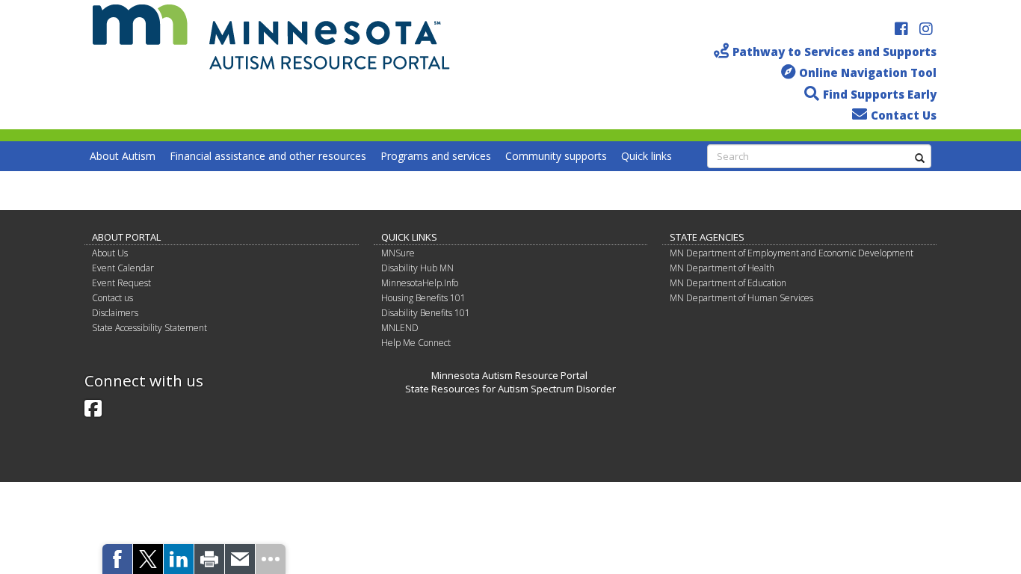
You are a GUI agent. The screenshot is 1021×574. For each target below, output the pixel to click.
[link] (117, 559)
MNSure (398, 253)
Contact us (112, 297)
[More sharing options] (271, 559)
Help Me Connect (416, 342)
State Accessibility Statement (149, 327)
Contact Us (904, 115)
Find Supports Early (880, 94)
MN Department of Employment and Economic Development (791, 253)
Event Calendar (123, 268)
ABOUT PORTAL (126, 237)
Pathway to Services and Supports (834, 51)
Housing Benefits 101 (423, 297)
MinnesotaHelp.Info (419, 283)
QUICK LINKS (409, 237)
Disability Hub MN (417, 268)
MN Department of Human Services (741, 297)
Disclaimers (115, 312)
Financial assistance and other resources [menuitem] (268, 156)
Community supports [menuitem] (556, 156)
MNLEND (400, 327)
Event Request (121, 283)
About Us (110, 253)
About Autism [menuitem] (122, 156)
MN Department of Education (728, 283)
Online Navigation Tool (868, 72)
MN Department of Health (722, 268)
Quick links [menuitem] (646, 156)
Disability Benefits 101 (425, 312)
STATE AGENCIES (707, 237)
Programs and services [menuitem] (435, 156)
